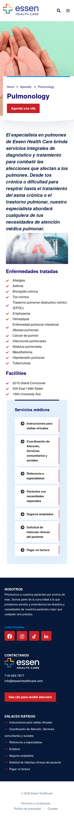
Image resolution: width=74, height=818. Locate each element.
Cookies (53, 809)
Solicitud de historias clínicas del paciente (38, 532)
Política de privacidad (27, 809)
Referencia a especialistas (35, 475)
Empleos (14, 749)
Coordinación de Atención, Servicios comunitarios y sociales (38, 450)
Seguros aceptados (40, 514)
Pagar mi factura (38, 550)
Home (10, 87)
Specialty (26, 87)
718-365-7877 (14, 675)
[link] (60, 10)
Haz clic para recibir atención (30, 697)
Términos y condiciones (35, 803)
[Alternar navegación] (68, 10)
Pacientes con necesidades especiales (36, 496)
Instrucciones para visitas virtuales (39, 425)
